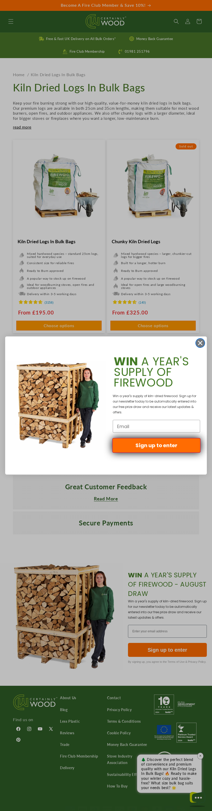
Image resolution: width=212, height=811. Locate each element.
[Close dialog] (200, 343)
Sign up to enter (156, 445)
